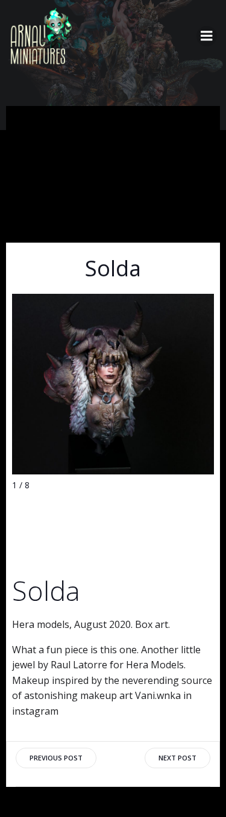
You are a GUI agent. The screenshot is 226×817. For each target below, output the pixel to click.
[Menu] (206, 36)
